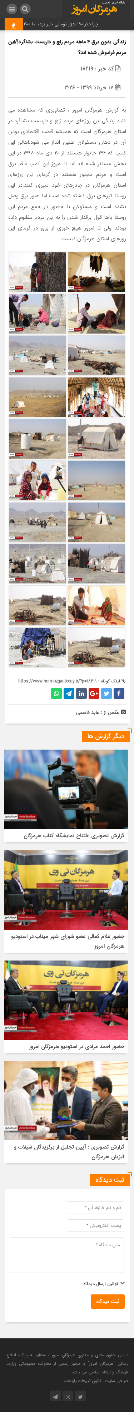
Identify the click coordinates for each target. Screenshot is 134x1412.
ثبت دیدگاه (107, 1301)
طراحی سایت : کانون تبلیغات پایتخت (96, 1380)
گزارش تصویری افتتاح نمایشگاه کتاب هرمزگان (74, 835)
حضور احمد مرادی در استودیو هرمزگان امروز (76, 1046)
